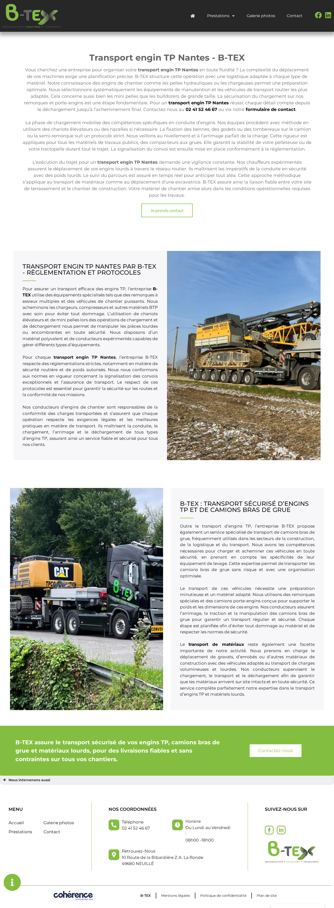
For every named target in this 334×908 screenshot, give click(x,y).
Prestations (218, 15)
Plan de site (267, 895)
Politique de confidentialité (223, 895)
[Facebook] (318, 15)
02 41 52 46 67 (201, 109)
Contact (294, 15)
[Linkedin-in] (281, 830)
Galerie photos (261, 15)
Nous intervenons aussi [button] (29, 780)
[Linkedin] (328, 15)
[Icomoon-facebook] (269, 830)
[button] (167, 210)
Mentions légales (175, 895)
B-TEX (145, 895)
